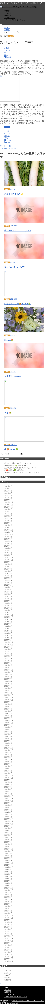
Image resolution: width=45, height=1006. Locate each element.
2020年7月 (8, 651)
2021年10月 (8, 617)
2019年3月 (8, 688)
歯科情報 (7, 15)
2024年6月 (8, 544)
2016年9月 (8, 755)
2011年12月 (8, 863)
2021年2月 (8, 635)
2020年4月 (8, 658)
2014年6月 (8, 810)
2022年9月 (8, 592)
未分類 (7, 977)
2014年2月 (8, 814)
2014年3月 (8, 812)
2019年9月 (8, 674)
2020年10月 (8, 645)
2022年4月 (8, 603)
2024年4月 (8, 548)
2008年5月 (8, 948)
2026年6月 (8, 489)
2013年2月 (8, 842)
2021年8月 (8, 622)
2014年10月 (8, 801)
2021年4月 (8, 631)
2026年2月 (8, 498)
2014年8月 (8, 805)
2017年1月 (8, 746)
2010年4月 (8, 906)
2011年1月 (8, 886)
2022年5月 (8, 601)
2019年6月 (8, 681)
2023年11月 (8, 560)
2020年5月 (8, 656)
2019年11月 (8, 670)
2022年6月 (8, 599)
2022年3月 (8, 606)
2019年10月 (8, 672)
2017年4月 (8, 739)
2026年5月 (8, 491)
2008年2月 (8, 954)
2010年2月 (8, 911)
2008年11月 (8, 938)
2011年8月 (8, 872)
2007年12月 (8, 957)
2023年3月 (8, 578)
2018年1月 (8, 718)
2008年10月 (8, 941)
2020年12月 (8, 640)
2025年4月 (8, 521)
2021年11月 (8, 615)
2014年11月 (8, 798)
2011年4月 (8, 879)
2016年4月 (8, 766)
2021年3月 (8, 633)
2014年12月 (8, 796)
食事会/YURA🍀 (15, 465)
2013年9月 (8, 826)
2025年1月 (8, 528)
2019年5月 (8, 684)
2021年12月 (8, 612)
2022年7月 (8, 596)
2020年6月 (8, 654)
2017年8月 (8, 729)
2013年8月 (8, 828)
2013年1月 (8, 844)
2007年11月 (8, 959)
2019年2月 (8, 690)
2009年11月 (8, 918)
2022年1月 (8, 610)
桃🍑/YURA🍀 (14, 470)
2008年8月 (8, 943)
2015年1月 (8, 794)
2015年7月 (8, 787)
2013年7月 (8, 830)
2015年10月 (8, 780)
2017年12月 (8, 720)
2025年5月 (8, 518)
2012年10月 (8, 851)
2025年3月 (8, 523)
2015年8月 (8, 785)
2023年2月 (8, 580)
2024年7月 (8, 541)
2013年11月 (8, 821)
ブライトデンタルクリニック (15, 20)
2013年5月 (8, 835)
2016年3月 (8, 768)
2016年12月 (8, 748)
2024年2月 (8, 553)
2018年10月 (8, 700)
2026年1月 (8, 500)
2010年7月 (8, 899)
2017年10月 (8, 725)
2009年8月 (8, 925)
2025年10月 (8, 507)
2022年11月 (8, 587)
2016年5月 (8, 764)
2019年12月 (8, 668)
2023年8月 (8, 567)
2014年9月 (8, 803)
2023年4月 (8, 576)
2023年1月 (8, 583)
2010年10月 (8, 892)
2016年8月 (8, 757)
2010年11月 (8, 890)
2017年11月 (8, 723)
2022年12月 (8, 585)
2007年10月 (8, 961)
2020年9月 (8, 647)
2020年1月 (8, 665)
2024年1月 (8, 555)
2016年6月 (8, 762)
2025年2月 (8, 525)
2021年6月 (8, 626)
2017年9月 (8, 727)
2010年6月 (8, 902)
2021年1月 (8, 638)
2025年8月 (8, 511)
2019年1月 (8, 693)
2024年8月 (8, 539)
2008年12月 (8, 936)
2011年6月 (8, 876)
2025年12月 (8, 502)
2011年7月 (8, 874)
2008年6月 (8, 945)
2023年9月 (8, 564)
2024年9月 (8, 537)
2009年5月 (8, 929)
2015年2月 (8, 791)
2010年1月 (8, 913)
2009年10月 (8, 920)
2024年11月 (8, 532)
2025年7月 (8, 514)
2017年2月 (8, 743)
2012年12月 (8, 847)
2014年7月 (8, 808)
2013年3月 (8, 840)
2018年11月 (8, 697)
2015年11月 (8, 778)
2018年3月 (8, 713)
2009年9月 (8, 922)
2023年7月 (8, 569)
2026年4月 (8, 493)
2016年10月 (8, 752)
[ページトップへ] (1, 984)
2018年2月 (8, 716)
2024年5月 (8, 546)
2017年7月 (8, 732)
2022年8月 (8, 594)
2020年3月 (8, 661)
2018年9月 (8, 702)
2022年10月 (8, 589)
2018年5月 (8, 709)
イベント (7, 13)
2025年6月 (8, 516)
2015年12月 (8, 775)
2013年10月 (8, 824)
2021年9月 (8, 619)
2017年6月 (8, 734)
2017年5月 (8, 736)
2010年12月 (8, 888)
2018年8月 (8, 704)
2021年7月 (8, 624)
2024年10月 (8, 534)
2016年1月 (8, 773)
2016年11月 (8, 750)
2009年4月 (8, 931)
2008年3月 (8, 952)
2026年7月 (8, 486)
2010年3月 (8, 908)
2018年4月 (8, 711)
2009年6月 (8, 927)
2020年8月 (8, 649)
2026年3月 (8, 495)
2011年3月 (8, 881)
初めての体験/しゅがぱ (17, 463)
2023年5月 (8, 573)
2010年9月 (8, 895)
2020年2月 (8, 663)
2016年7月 (8, 759)
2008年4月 (8, 950)
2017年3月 (8, 741)
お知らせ (7, 973)
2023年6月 (8, 571)
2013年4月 (8, 837)
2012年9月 (8, 853)
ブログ (7, 11)
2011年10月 (8, 867)
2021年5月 (8, 629)
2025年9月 (8, 509)
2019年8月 (8, 677)
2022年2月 (8, 608)
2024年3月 (8, 550)
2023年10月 (8, 562)
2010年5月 (8, 904)
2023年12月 (8, 557)
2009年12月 (8, 915)
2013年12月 (8, 819)
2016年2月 (8, 771)
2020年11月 (8, 642)
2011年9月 (8, 869)
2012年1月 (8, 860)
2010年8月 (8, 897)
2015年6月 (8, 789)
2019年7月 (8, 679)
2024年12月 (8, 530)
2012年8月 (8, 856)
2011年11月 (8, 865)
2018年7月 (8, 707)
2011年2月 (8, 883)
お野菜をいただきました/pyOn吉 (21, 468)
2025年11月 (8, 505)
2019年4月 (8, 686)
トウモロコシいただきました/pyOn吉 (23, 472)
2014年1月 (8, 817)
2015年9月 (8, 782)
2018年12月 (8, 695)
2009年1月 (8, 934)
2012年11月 (8, 849)
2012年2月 (8, 858)
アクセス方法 (9, 18)
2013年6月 (8, 833)
